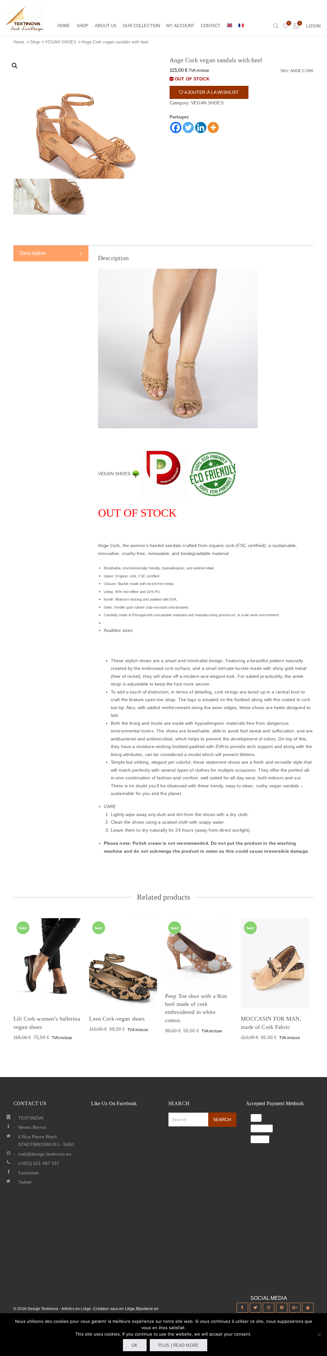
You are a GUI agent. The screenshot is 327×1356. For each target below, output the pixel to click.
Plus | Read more (178, 1345)
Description (33, 253)
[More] (213, 127)
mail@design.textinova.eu (44, 1154)
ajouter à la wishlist (211, 92)
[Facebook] (175, 127)
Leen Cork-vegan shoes (117, 1018)
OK (135, 1345)
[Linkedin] (200, 127)
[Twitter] (188, 127)
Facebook (28, 1172)
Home (19, 42)
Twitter (25, 1182)
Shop (35, 42)
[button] (14, 65)
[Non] (319, 1334)
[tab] (50, 253)
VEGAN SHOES (60, 42)
